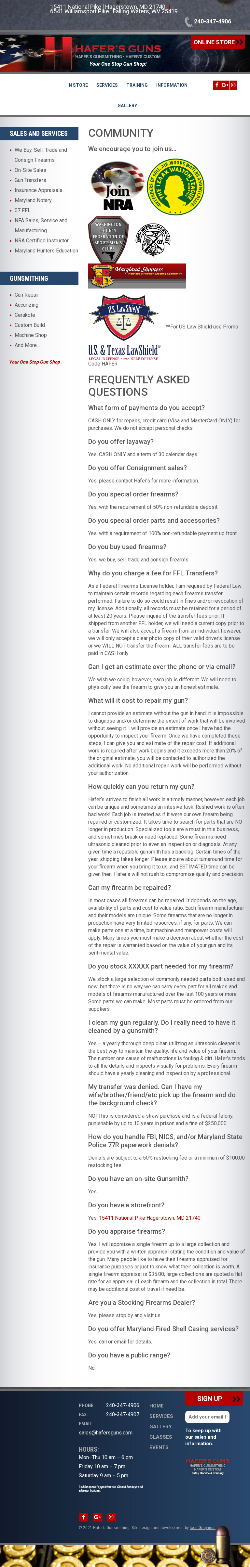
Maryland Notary (33, 200)
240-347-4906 (212, 21)
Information (172, 85)
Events (159, 1447)
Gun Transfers (30, 180)
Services (107, 85)
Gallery (127, 105)
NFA (19, 220)
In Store (77, 85)
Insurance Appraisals (38, 190)
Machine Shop (31, 335)
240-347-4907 (109, 1414)
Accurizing (26, 305)
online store (215, 42)
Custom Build (30, 325)
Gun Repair (27, 295)
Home (156, 1406)
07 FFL (23, 210)
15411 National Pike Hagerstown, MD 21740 (150, 1218)
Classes (160, 1437)
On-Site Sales (30, 170)
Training (137, 85)
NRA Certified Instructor (42, 241)
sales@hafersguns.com (105, 1428)
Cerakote (25, 315)
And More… (27, 345)
